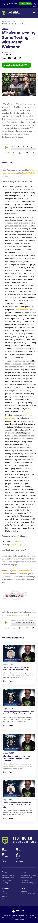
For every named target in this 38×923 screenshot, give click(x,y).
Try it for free (18, 615)
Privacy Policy (24, 918)
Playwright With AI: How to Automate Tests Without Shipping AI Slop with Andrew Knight (17, 758)
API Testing (5, 883)
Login (34, 6)
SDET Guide (24, 880)
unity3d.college (16, 545)
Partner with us (25, 4)
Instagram (19, 861)
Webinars (4, 896)
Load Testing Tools (26, 878)
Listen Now (8, 681)
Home (4, 21)
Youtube (5, 856)
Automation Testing (8, 875)
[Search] (35, 4)
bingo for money (21, 310)
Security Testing (6, 880)
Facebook (19, 851)
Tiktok (18, 856)
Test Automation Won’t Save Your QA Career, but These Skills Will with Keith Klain (17, 805)
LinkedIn (4, 851)
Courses (4, 899)
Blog (3, 891)
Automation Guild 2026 (28, 894)
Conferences (24, 891)
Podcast (5, 29)
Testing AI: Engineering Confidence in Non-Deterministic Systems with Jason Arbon (18, 713)
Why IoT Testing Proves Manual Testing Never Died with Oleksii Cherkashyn (17, 668)
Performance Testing (8, 878)
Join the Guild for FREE (15, 65)
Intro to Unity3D (28, 173)
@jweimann (16, 541)
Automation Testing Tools (28, 883)
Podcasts (11, 21)
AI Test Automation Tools (28, 875)
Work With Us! (6, 918)
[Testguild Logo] (12, 13)
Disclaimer (15, 918)
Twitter (4, 861)
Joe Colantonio (19, 915)
